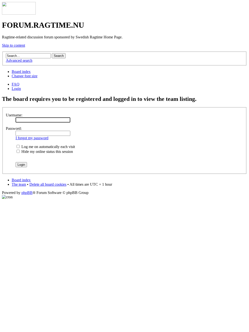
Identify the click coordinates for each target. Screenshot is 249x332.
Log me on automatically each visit (47, 147)
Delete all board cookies (47, 184)
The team (19, 184)
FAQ (15, 84)
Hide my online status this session (46, 151)
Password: (14, 128)
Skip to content (13, 45)
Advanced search (19, 60)
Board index (21, 72)
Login (16, 89)
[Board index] (19, 13)
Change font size (24, 76)
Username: (14, 115)
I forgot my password (32, 138)
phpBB (27, 193)
